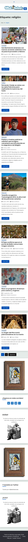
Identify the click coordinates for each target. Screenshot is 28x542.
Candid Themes (16, 538)
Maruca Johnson (17, 54)
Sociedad (3, 45)
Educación (4, 137)
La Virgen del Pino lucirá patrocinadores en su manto (12, 334)
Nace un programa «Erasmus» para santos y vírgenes (12, 290)
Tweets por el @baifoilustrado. (10, 489)
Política (3, 82)
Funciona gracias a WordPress (11, 536)
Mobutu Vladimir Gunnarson (9, 149)
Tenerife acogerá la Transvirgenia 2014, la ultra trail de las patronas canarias (13, 197)
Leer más (5, 69)
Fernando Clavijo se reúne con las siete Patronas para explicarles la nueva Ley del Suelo (13, 88)
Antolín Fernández (19, 248)
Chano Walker (14, 337)
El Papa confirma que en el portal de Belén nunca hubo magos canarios (12, 244)
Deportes (4, 192)
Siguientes (12, 354)
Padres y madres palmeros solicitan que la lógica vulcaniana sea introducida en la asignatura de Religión (13, 142)
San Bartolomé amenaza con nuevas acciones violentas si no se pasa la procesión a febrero (13, 50)
